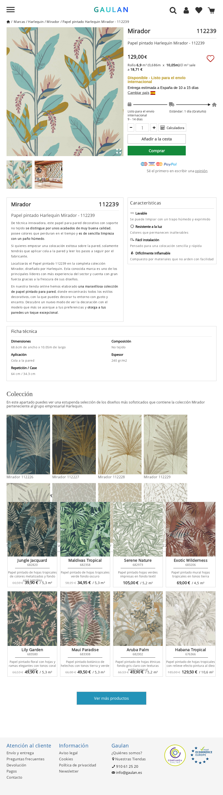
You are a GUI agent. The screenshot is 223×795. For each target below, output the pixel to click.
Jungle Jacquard (32, 560)
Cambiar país (138, 93)
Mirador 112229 (157, 477)
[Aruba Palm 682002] (138, 618)
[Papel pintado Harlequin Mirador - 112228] (139, 444)
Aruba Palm (138, 649)
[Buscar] (173, 10)
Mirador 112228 (111, 477)
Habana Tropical (190, 649)
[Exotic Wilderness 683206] (190, 529)
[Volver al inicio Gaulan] (8, 21)
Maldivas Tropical (85, 560)
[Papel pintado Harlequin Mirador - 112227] (93, 444)
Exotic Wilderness (191, 560)
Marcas (19, 21)
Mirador (53, 21)
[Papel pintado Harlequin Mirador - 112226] (47, 444)
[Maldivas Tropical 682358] (85, 529)
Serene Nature (138, 560)
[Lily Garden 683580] (32, 618)
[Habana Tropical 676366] (190, 618)
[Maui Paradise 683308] (85, 618)
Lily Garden (32, 649)
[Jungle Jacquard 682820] (32, 529)
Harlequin (36, 21)
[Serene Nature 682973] (138, 529)
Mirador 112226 (20, 477)
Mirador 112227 (65, 477)
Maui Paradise (85, 649)
